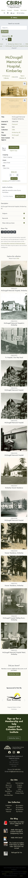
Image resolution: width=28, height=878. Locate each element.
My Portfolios (21, 13)
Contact (9, 10)
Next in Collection (22, 77)
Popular (8, 811)
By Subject (19, 807)
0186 (13, 77)
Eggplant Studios (9, 871)
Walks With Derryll (16, 837)
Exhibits (19, 787)
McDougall (15, 135)
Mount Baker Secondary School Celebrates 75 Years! (16, 823)
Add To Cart (14, 178)
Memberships (8, 795)
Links (19, 789)
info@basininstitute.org (16, 771)
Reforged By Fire (16, 852)
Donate (16, 10)
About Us (9, 785)
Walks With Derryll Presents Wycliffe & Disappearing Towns (16, 831)
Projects (19, 785)
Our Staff (9, 787)
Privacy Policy (19, 793)
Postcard (15, 124)
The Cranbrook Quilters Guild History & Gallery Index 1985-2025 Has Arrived (16, 845)
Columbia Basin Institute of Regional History (13, 243)
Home (8, 783)
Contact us (5, 181)
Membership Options (14, 674)
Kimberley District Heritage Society (15, 44)
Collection (8, 805)
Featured (9, 809)
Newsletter (8, 791)
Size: (4, 165)
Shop (8, 793)
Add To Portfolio (20, 196)
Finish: (4, 160)
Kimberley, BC (16, 132)
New (8, 807)
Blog (8, 789)
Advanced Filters (6, 36)
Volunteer (23, 10)
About (3, 10)
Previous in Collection (7, 77)
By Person (19, 811)
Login (13, 13)
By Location (19, 805)
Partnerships (19, 783)
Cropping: (5, 154)
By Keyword (19, 809)
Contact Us (19, 791)
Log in (21, 875)
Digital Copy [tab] (13, 150)
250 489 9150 (16, 769)
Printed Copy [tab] (14, 147)
